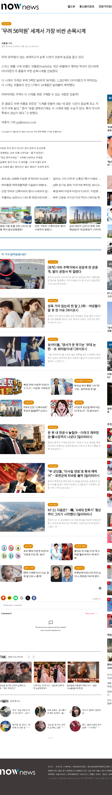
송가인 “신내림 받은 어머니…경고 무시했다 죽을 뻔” (58, 727)
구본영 (4, 43)
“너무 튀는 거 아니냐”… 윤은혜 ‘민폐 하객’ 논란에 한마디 (23, 713)
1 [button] (48, 738)
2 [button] (50, 738)
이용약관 (67, 766)
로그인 (50, 766)
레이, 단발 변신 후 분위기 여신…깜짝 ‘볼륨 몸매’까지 (93, 713)
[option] (48, 676)
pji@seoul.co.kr (26, 122)
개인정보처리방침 (79, 766)
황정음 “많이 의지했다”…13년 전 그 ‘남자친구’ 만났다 (82, 687)
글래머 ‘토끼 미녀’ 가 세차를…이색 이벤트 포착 (23, 162)
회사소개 (59, 766)
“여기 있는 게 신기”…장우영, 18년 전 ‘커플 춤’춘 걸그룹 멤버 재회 (23, 727)
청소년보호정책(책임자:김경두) (99, 766)
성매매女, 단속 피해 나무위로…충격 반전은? (22, 152)
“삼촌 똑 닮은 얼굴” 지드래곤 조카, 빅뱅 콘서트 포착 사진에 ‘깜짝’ (58, 713)
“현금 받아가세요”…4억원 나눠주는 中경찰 (21, 157)
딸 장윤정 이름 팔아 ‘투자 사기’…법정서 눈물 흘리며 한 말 (48, 687)
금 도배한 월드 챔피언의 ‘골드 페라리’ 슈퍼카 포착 (24, 166)
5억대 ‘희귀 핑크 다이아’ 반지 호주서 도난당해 (22, 148)
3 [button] (52, 738)
